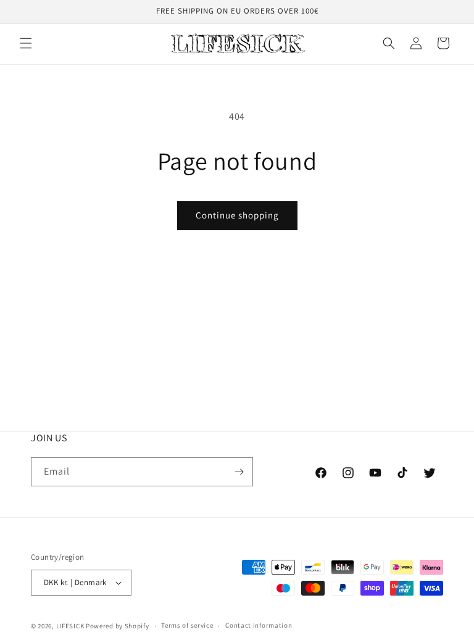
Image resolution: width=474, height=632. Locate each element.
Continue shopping (237, 215)
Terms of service (187, 625)
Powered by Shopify (117, 626)
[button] (26, 43)
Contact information (258, 625)
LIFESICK (70, 626)
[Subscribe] (238, 471)
